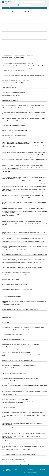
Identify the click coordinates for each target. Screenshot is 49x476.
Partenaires (22, 469)
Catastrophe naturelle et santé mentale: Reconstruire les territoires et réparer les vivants (16, 205)
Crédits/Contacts (30, 469)
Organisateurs (4, 98)
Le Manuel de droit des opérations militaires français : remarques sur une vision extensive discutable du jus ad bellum (21, 267)
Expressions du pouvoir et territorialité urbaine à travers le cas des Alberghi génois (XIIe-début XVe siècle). (19, 252)
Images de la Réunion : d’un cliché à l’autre (9, 277)
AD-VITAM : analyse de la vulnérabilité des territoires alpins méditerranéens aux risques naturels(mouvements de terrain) (21, 189)
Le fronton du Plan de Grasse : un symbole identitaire (10, 334)
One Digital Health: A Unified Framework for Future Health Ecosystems (13, 399)
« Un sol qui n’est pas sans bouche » (8, 291)
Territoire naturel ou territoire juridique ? (8, 135)
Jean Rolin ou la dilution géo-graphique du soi (9, 304)
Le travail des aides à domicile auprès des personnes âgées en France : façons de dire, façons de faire (18, 110)
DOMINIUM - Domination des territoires (8, 269)
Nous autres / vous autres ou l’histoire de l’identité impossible (12, 339)
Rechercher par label (24, 4)
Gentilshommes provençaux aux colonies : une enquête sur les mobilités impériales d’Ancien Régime (18, 145)
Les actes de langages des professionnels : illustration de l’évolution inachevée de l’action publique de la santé (20, 112)
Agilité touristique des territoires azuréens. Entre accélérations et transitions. (14, 200)
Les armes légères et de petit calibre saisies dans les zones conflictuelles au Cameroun (16, 452)
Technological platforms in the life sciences (9, 120)
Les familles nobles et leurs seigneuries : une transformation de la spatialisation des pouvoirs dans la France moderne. (21, 241)
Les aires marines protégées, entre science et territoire (10, 443)
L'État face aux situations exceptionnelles (8, 85)
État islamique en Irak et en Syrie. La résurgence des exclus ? (12, 70)
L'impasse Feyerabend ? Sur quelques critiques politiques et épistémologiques (14, 449)
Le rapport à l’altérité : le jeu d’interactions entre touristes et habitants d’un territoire (15, 180)
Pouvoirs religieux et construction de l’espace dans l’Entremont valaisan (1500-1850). (15, 265)
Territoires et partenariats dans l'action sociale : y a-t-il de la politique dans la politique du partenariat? (18, 105)
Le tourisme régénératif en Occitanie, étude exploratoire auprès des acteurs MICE (15, 418)
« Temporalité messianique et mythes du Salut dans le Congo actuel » (13, 284)
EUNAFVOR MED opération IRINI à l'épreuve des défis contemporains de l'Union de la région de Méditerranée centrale (21, 123)
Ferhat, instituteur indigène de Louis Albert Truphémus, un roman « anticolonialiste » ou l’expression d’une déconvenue (21, 274)
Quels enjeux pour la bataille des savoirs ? (8, 57)
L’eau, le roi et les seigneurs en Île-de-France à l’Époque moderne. (12, 249)
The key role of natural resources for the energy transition (11, 461)
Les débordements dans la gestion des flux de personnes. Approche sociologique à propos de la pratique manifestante (21, 327)
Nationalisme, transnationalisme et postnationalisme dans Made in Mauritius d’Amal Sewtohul (17, 344)
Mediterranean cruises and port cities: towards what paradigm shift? (13, 157)
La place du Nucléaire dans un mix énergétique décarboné (11, 454)
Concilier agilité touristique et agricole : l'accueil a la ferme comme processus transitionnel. (16, 195)
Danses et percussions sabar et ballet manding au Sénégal (11, 130)
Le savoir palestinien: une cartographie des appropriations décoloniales (13, 55)
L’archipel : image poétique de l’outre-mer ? (9, 279)
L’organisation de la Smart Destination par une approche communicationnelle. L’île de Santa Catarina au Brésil (20, 183)
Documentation (42, 469)
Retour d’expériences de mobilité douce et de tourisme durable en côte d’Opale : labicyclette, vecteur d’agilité (19, 202)
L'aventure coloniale (5, 317)
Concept (16, 469)
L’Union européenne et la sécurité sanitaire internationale (11, 82)
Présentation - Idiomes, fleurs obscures (8, 294)
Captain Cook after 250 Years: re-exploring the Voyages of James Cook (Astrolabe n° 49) (16, 360)
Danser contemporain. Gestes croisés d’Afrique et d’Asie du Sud (12, 286)
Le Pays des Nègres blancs (6, 332)
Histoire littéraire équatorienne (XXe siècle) (9, 341)
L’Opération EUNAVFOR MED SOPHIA (8, 87)
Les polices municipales (6, 92)
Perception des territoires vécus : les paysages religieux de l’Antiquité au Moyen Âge (15, 433)
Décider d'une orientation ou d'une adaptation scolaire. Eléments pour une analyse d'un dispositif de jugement (19, 107)
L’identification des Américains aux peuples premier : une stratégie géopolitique (14, 307)
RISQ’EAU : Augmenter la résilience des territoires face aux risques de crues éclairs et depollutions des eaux (19, 186)
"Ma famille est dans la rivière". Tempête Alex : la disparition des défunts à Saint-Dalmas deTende (17, 152)
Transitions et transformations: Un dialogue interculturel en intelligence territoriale (15, 391)
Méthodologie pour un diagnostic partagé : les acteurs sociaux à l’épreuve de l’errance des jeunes (17, 115)
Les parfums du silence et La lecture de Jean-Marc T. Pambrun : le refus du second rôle (16, 315)
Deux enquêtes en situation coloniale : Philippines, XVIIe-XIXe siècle (13, 430)
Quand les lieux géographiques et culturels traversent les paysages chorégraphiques (15, 365)
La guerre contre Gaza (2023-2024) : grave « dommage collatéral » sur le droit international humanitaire (18, 378)
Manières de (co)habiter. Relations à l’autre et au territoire (11, 436)
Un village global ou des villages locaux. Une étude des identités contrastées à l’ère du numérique (18, 211)
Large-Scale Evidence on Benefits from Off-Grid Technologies (12, 464)
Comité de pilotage (5, 100)
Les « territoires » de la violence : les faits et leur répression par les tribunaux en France (16, 63)
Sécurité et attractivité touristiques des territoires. (9, 197)
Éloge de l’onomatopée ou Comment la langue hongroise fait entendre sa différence (15, 289)
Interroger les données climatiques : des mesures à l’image (11, 423)
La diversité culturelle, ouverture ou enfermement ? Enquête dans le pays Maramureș (15, 214)
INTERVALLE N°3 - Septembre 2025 (8, 409)
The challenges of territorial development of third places (11, 375)
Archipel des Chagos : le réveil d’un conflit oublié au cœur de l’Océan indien (14, 80)
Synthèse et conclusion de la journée (8, 380)
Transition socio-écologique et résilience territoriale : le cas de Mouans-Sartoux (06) (15, 154)
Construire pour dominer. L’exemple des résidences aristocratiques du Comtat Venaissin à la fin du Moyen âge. (20, 221)
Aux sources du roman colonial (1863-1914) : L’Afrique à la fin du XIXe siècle (14, 329)
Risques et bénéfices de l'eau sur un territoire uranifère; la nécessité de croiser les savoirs (16, 192)
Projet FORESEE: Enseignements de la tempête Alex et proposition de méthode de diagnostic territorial (18, 208)
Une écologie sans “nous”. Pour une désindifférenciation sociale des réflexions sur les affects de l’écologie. (19, 309)
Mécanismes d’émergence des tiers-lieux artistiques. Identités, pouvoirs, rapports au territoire (17, 383)
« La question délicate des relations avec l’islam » (10, 296)
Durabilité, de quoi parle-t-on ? (7, 367)
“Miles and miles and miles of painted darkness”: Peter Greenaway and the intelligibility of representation (18, 68)
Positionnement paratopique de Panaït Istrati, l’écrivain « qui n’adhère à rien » (14, 272)
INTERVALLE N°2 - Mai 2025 (6, 407)
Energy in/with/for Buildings (6, 459)
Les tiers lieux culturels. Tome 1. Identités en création (10, 373)
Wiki (36, 469)
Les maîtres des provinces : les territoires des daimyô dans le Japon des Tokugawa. (15, 230)
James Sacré (4, 322)
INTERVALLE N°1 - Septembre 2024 (8, 394)
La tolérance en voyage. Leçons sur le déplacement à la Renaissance (13, 352)
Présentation (4, 132)
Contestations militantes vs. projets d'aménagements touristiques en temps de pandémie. (16, 165)
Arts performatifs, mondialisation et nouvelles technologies (11, 385)
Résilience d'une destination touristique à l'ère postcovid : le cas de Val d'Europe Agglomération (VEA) (18, 159)
